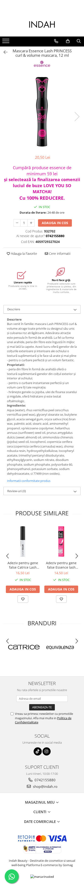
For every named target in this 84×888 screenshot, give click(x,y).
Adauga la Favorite (23, 253)
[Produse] (6, 42)
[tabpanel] (42, 111)
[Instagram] (46, 751)
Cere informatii (59, 253)
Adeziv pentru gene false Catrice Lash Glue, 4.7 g (22, 565)
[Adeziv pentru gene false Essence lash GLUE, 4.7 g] (61, 541)
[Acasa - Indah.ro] (42, 25)
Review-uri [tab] (16, 491)
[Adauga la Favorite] (23, 599)
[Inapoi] (3, 52)
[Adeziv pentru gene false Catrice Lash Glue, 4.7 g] (23, 541)
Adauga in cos (55, 223)
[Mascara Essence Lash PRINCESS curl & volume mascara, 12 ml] (42, 111)
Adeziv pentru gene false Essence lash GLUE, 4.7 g (61, 565)
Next (76, 116)
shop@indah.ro (44, 786)
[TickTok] (38, 751)
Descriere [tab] (13, 309)
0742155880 (45, 780)
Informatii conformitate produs (28, 481)
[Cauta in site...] (79, 41)
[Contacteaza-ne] (56, 41)
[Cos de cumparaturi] (68, 41)
